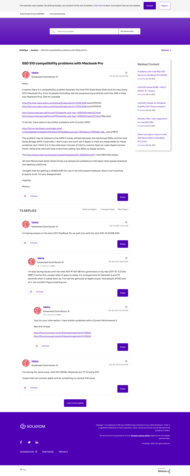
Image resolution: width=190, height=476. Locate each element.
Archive (34, 50)
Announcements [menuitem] (57, 14)
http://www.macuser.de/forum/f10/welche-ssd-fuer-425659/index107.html (61, 112)
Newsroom (27, 452)
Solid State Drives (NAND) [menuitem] (32, 14)
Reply (122, 197)
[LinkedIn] (37, 442)
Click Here (98, 5)
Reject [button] (165, 5)
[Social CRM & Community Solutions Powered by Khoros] (164, 470)
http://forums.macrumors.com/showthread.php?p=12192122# (54, 103)
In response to (47, 266)
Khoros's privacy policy (140, 436)
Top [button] (24, 469)
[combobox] (84, 31)
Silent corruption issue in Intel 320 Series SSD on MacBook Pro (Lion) (152, 138)
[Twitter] (29, 442)
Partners (48, 452)
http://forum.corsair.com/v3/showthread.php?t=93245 (62, 332)
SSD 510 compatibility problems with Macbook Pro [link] (64, 50)
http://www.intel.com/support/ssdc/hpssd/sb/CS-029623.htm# (60, 154)
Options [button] (165, 50)
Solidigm (23, 50)
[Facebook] (21, 442)
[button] (150, 5)
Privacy (63, 452)
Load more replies (75, 403)
